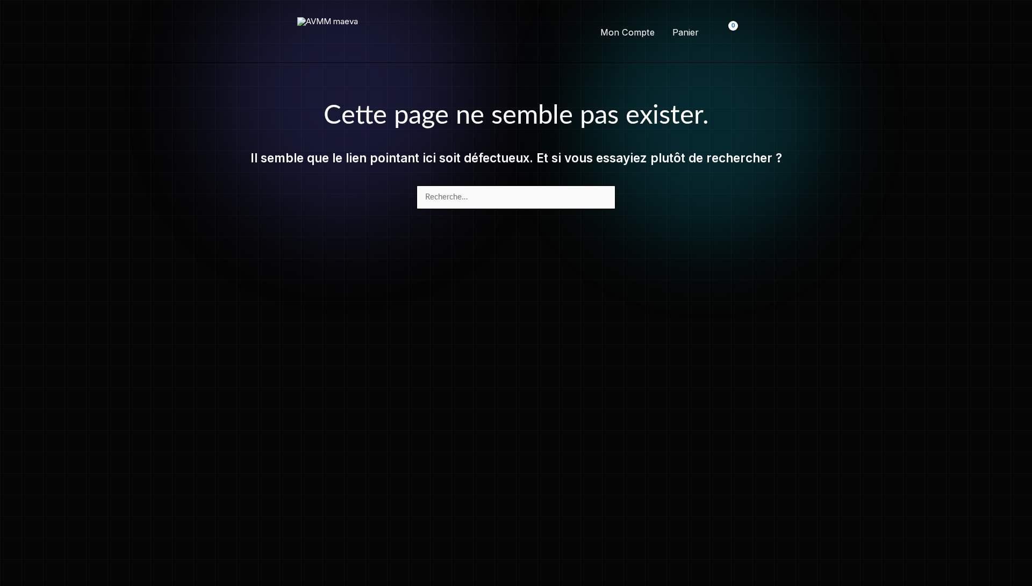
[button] (516, 32)
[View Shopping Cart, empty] (726, 32)
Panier (685, 32)
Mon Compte (627, 32)
